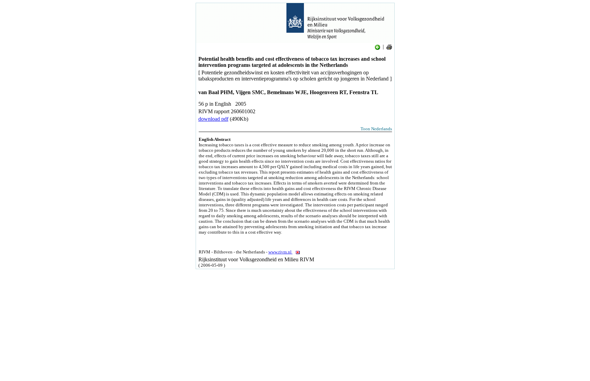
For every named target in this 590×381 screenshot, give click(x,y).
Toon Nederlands (376, 128)
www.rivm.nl (280, 251)
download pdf (213, 119)
